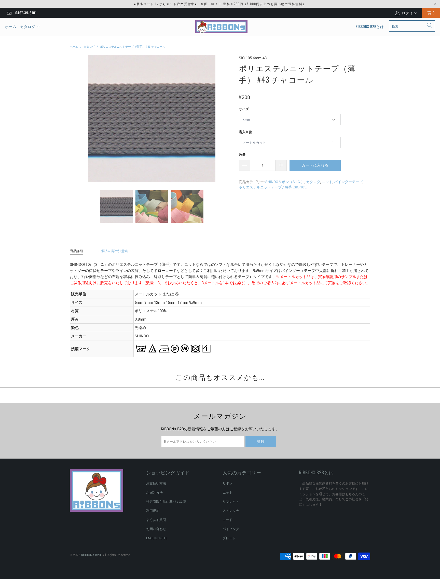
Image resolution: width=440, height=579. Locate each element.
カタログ (27, 26)
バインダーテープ (348, 182)
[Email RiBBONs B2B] (8, 13)
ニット (327, 182)
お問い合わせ (156, 529)
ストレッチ (231, 511)
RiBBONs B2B (91, 555)
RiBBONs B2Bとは (370, 26)
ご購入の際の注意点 (113, 251)
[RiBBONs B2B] (221, 27)
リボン (227, 483)
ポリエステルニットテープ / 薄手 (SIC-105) (273, 187)
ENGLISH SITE (156, 538)
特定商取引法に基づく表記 (166, 502)
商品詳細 (76, 251)
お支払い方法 (156, 483)
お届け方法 (154, 492)
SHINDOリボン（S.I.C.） (285, 182)
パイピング (231, 529)
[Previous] (75, 118)
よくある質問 (156, 520)
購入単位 (245, 132)
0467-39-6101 (26, 12)
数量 (242, 155)
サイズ (244, 109)
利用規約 (152, 511)
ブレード (229, 538)
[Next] (229, 118)
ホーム (11, 26)
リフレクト (231, 502)
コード (227, 520)
